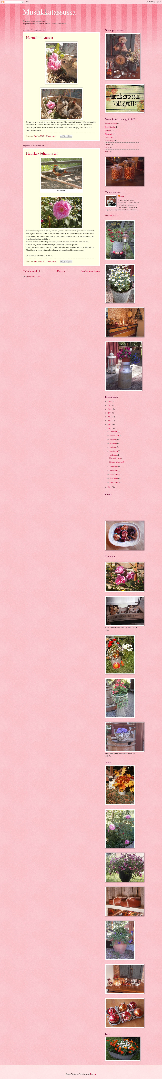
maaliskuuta (114, 474)
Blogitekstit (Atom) (34, 276)
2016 (110, 417)
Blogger (93, 1074)
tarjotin (107, 144)
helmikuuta (114, 478)
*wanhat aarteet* (111, 123)
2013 (110, 428)
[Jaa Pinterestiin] (71, 136)
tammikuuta (114, 482)
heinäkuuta (114, 451)
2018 (110, 409)
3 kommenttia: (51, 261)
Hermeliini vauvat (39, 37)
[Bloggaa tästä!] (64, 136)
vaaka (107, 147)
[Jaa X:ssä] (66, 136)
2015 (110, 420)
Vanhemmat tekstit (91, 271)
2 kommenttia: (51, 136)
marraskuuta (114, 435)
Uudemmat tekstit (31, 271)
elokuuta (113, 447)
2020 (110, 401)
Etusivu (61, 271)
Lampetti (108, 130)
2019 (110, 405)
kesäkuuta (113, 455)
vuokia (107, 151)
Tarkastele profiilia (111, 215)
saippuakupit (109, 141)
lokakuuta (113, 439)
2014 (110, 424)
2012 (110, 487)
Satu (122, 196)
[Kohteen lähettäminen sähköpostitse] (61, 136)
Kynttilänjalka (110, 127)
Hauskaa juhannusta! (42, 153)
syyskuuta (113, 443)
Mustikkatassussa (49, 12)
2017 (110, 413)
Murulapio (109, 134)
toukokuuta (114, 466)
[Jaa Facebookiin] (68, 136)
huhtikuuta (114, 470)
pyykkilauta (109, 137)
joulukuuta (114, 431)
